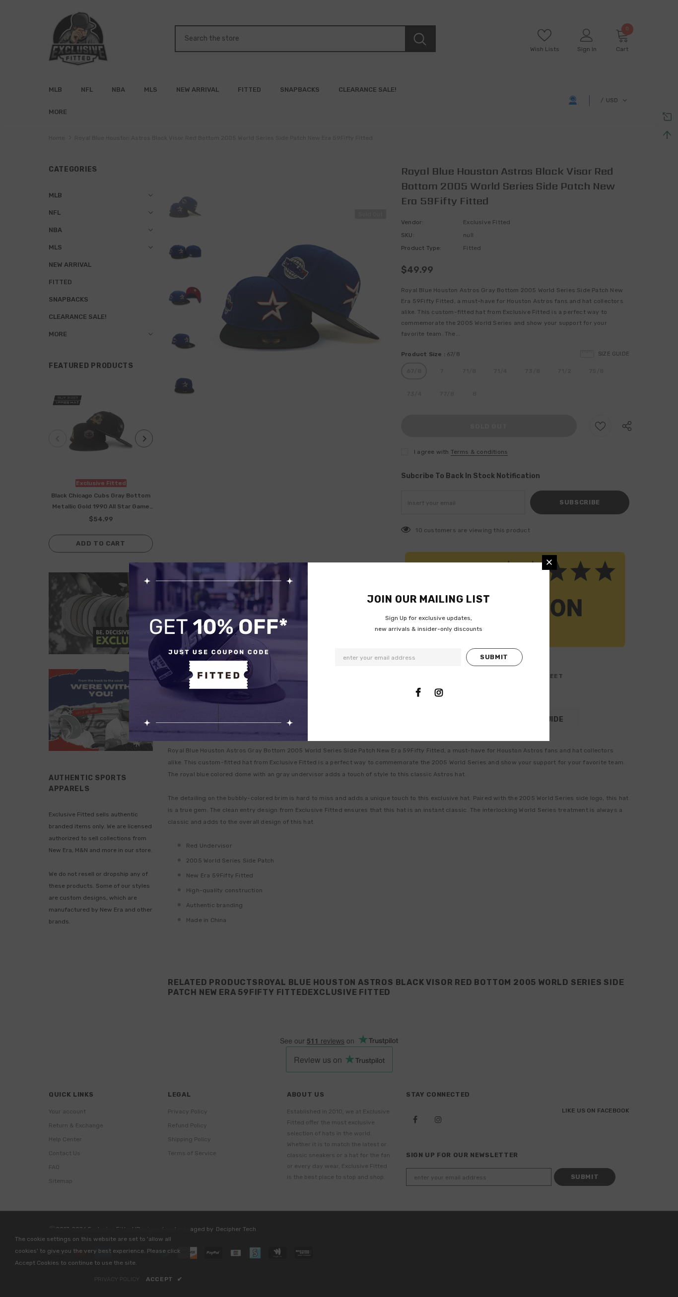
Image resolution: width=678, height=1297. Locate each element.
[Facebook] (418, 692)
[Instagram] (438, 692)
